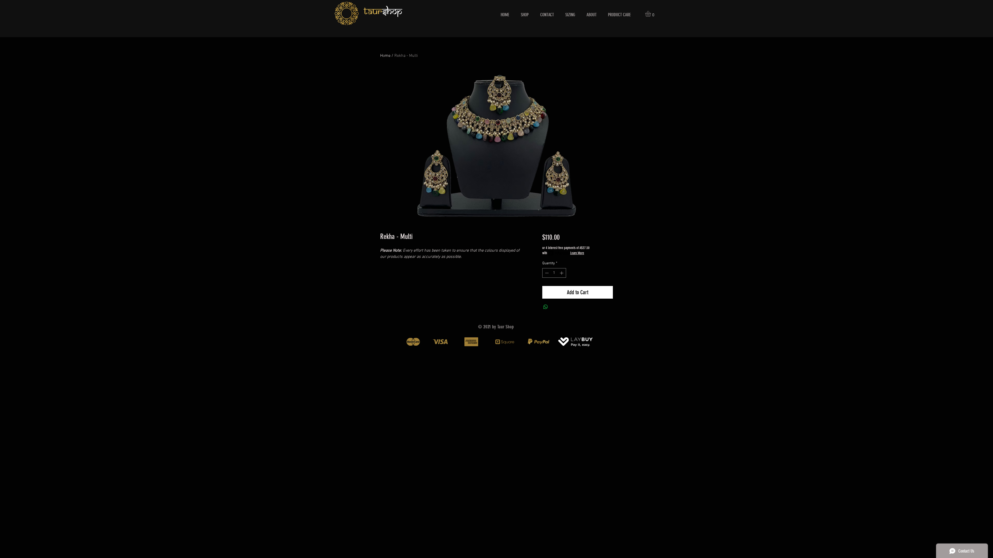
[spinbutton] (554, 272)
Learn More (577, 253)
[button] (651, 14)
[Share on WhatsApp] (546, 307)
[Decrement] (546, 272)
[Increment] (562, 272)
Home (385, 55)
